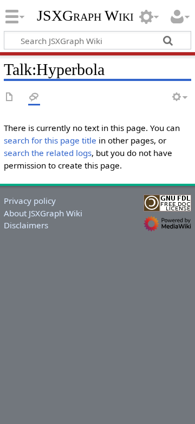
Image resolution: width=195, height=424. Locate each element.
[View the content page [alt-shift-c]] (10, 97)
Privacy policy (30, 200)
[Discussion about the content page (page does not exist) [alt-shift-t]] (34, 97)
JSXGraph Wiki (85, 15)
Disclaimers (26, 225)
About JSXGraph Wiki (43, 213)
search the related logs (48, 152)
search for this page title (50, 140)
